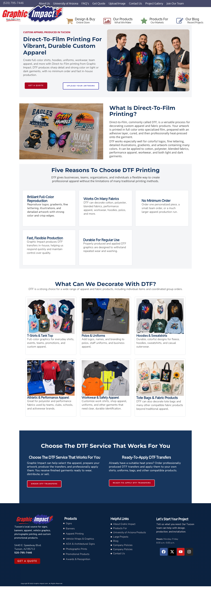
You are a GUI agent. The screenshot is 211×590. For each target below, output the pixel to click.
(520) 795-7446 (13, 3)
